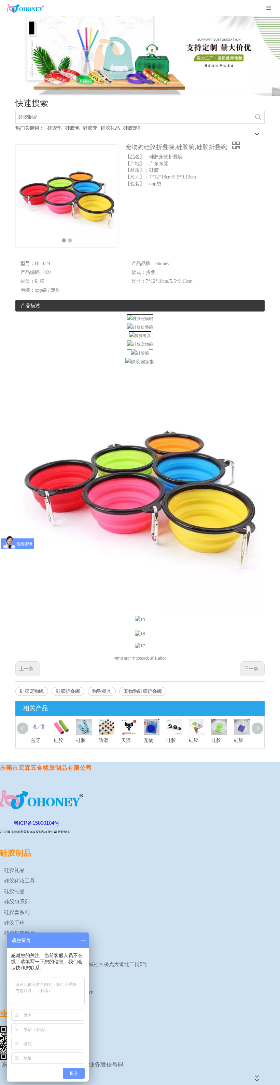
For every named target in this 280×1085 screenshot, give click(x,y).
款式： (138, 272)
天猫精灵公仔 (129, 740)
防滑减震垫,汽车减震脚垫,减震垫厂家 (106, 740)
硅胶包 (72, 128)
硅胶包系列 (16, 901)
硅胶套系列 (16, 912)
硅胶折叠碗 (68, 691)
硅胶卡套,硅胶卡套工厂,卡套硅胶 (219, 740)
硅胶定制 (132, 128)
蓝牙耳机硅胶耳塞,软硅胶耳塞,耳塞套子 (39, 740)
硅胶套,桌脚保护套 (197, 740)
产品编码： (32, 272)
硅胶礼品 (110, 128)
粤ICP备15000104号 (36, 823)
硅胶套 (90, 128)
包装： (27, 290)
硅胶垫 (54, 128)
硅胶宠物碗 (32, 691)
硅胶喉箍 (174, 740)
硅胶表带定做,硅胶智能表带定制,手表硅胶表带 (84, 740)
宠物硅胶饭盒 (151, 740)
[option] (140, 56)
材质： (27, 281)
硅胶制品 (14, 891)
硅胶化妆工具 (19, 881)
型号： (27, 263)
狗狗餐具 (101, 691)
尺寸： (138, 281)
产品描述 (30, 305)
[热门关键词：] (258, 117)
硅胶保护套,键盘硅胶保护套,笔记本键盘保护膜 (242, 740)
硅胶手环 (14, 923)
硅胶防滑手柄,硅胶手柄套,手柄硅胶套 (61, 740)
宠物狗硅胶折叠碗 (143, 691)
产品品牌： (143, 263)
